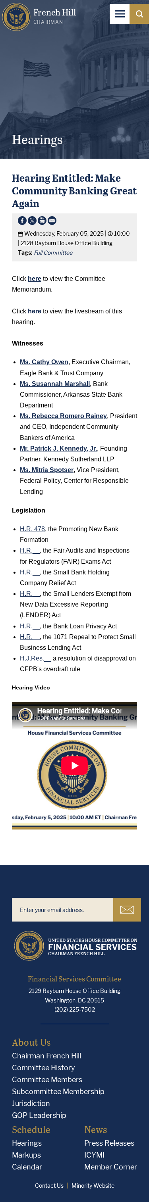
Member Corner (110, 1167)
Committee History (43, 1068)
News (95, 1129)
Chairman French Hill (46, 1056)
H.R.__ (30, 550)
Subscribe (127, 910)
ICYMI (94, 1155)
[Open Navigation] (120, 14)
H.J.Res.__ (35, 658)
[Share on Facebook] (22, 222)
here (34, 311)
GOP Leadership (39, 1115)
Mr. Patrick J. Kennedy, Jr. (58, 448)
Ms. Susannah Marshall (55, 383)
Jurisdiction (31, 1103)
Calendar (27, 1167)
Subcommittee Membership (58, 1091)
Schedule (31, 1129)
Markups (26, 1155)
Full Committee (53, 252)
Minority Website (93, 1185)
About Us (31, 1041)
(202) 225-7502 (74, 1009)
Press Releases (109, 1143)
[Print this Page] (42, 222)
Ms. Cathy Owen (44, 362)
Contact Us (49, 1185)
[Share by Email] (52, 222)
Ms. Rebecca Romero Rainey (63, 416)
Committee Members (47, 1079)
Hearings (27, 1143)
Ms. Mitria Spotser (47, 470)
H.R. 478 (32, 529)
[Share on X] (32, 222)
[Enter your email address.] (62, 910)
